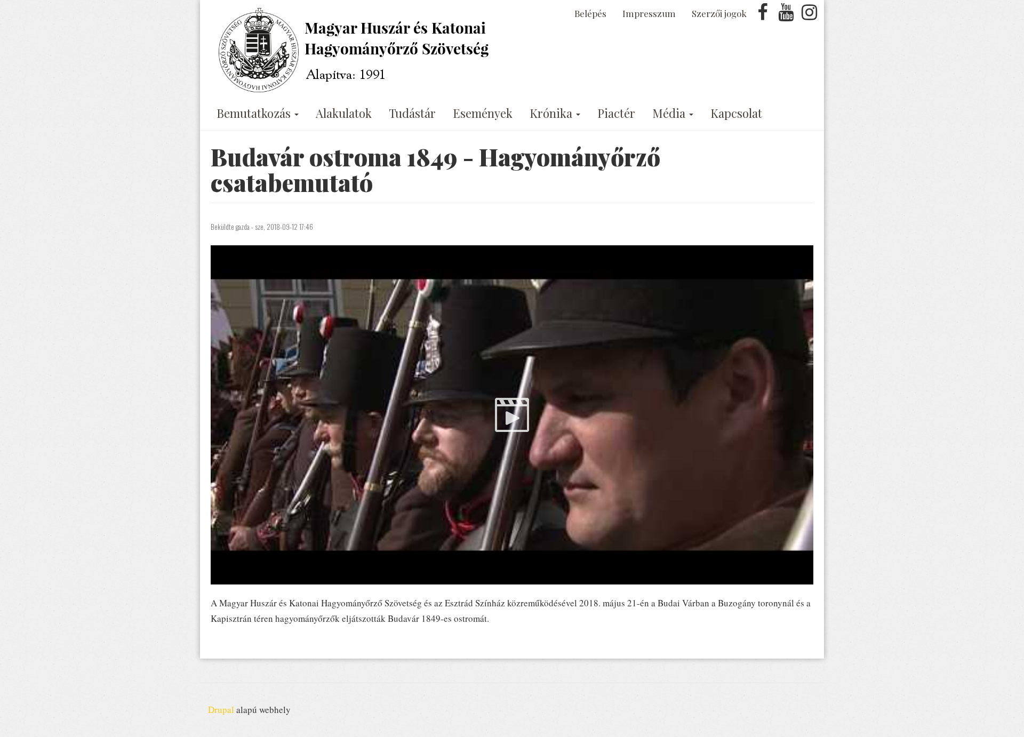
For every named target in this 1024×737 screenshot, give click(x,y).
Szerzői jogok (719, 13)
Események (483, 113)
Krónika (552, 113)
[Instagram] (809, 15)
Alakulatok (344, 113)
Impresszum (649, 13)
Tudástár (412, 113)
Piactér (616, 113)
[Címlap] (356, 50)
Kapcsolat (736, 113)
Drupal (221, 709)
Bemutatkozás (255, 113)
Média (670, 113)
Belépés (590, 13)
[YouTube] (786, 15)
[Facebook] (762, 15)
